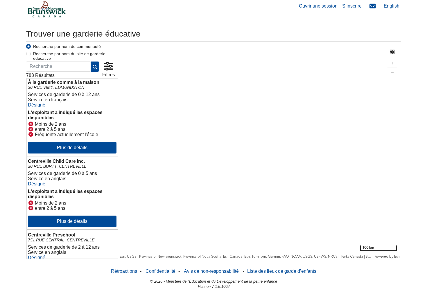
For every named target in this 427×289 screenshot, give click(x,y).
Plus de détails (72, 147)
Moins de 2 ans (50, 124)
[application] (259, 151)
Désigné (36, 104)
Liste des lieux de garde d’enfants (281, 271)
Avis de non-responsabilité (211, 271)
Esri (396, 257)
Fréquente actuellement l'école (66, 134)
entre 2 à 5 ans (50, 129)
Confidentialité (160, 271)
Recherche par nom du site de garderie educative (69, 56)
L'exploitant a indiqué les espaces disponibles (65, 115)
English (391, 5)
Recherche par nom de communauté (67, 46)
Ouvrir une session (318, 5)
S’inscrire (352, 5)
